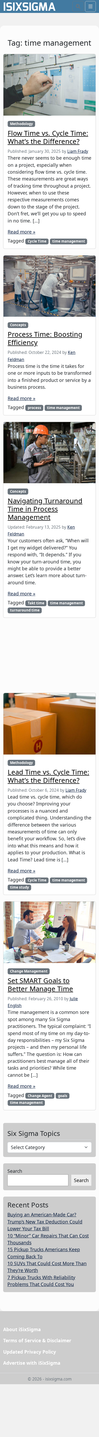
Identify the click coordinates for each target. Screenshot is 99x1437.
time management (68, 241)
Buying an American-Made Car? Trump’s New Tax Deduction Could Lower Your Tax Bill (44, 1221)
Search (14, 1171)
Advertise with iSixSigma (31, 1363)
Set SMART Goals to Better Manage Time (40, 984)
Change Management (29, 971)
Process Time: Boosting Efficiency (45, 338)
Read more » (21, 232)
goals (62, 1095)
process (34, 407)
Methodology (21, 123)
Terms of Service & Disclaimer (37, 1340)
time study (19, 887)
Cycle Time (37, 241)
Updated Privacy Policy (29, 1352)
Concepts (18, 325)
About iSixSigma (22, 1329)
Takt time (36, 603)
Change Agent (40, 1095)
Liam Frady (77, 151)
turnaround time (25, 610)
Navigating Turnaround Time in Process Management (45, 509)
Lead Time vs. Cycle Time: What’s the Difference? (48, 776)
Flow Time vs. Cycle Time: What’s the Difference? (48, 137)
